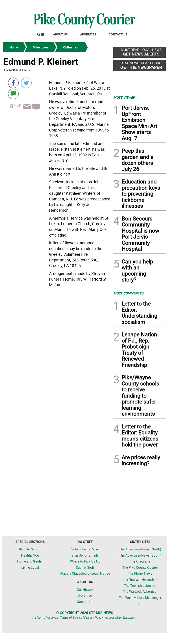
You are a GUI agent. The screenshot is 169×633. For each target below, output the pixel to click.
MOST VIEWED (124, 97)
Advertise (88, 34)
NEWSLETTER (130, 5)
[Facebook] (13, 83)
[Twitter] (26, 83)
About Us (60, 34)
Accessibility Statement (120, 617)
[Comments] (13, 93)
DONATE (155, 5)
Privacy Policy (93, 617)
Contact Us (118, 34)
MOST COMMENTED (128, 293)
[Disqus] (57, 349)
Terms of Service (71, 617)
